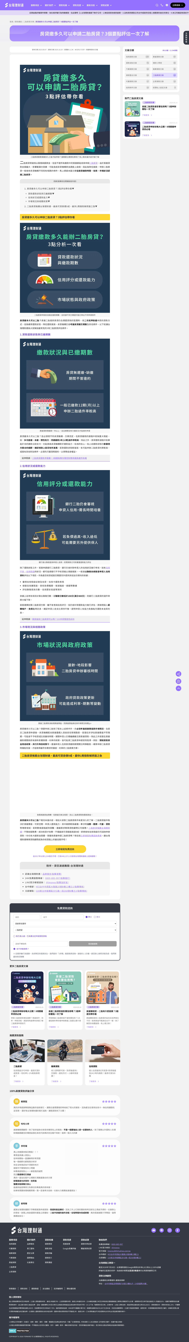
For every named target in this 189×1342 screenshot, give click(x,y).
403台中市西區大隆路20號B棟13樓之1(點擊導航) (60, 886)
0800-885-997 (117, 1244)
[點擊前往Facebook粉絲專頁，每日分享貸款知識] (177, 1230)
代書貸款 (12, 1248)
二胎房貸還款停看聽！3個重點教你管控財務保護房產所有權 (59, 458)
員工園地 (30, 1248)
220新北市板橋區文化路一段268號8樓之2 (124, 1257)
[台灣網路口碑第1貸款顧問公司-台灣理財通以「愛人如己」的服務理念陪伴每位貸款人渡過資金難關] (14, 5)
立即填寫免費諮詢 (65, 849)
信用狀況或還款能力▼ (39, 197)
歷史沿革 (30, 1253)
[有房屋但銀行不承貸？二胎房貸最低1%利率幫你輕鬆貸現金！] (27, 1050)
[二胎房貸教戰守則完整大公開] (27, 988)
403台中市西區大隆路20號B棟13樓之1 (123, 1254)
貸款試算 (105, 5)
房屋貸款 (12, 1262)
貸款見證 (77, 5)
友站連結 (46, 1288)
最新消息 (91, 5)
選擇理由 (30, 1257)
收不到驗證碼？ (22, 948)
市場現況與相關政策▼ (39, 201)
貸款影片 (48, 1257)
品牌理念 (30, 1244)
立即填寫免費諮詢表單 (91, 835)
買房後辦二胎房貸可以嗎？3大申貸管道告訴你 (53, 619)
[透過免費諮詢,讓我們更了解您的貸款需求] (178, 681)
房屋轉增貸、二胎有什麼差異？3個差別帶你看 (102, 1012)
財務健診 (12, 1288)
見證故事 (66, 1244)
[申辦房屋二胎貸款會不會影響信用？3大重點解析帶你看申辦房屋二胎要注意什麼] (65, 988)
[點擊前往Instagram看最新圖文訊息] (169, 1230)
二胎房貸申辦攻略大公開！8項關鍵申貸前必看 (27, 1012)
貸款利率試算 (86, 1244)
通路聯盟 (35, 1288)
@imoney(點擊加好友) (57, 882)
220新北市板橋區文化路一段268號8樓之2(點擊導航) (61, 890)
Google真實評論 (69, 1248)
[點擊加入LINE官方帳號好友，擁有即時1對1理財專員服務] (166, 5)
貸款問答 (48, 1244)
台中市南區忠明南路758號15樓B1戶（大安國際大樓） (126, 1283)
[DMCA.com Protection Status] (19, 1331)
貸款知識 (63, 5)
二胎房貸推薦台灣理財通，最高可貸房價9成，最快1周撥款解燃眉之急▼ (62, 206)
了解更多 (14, 1027)
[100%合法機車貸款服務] (64, 1050)
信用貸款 (93, 1066)
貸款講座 (18, 21)
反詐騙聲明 (58, 1288)
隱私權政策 (71, 1288)
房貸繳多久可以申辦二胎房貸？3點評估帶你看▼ (50, 188)
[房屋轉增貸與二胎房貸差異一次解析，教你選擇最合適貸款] (102, 988)
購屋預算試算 (86, 1248)
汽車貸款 (12, 1257)
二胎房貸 (93, 162)
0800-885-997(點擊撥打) (57, 878)
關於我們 (49, 5)
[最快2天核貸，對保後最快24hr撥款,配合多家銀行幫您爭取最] (102, 1050)
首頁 (11, 21)
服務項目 (35, 5)
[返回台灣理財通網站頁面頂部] (178, 688)
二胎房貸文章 (28, 21)
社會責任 (30, 1262)
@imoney (116, 1247)
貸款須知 (23, 1288)
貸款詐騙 (48, 1253)
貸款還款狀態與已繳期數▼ (41, 193)
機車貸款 (55, 1066)
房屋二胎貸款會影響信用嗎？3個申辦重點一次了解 (65, 1012)
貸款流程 (48, 1248)
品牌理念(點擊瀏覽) (52, 873)
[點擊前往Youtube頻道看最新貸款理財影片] (153, 1230)
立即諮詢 (176, 5)
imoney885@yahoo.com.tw (119, 1251)
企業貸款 (12, 1271)
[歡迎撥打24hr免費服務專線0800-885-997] (161, 5)
